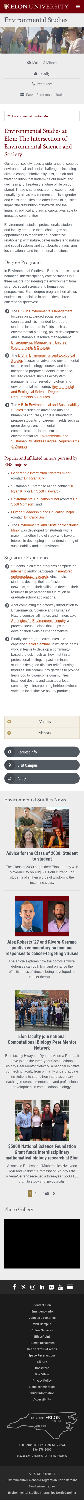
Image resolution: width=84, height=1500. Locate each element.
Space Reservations (42, 1355)
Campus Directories (42, 1318)
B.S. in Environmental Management (45, 311)
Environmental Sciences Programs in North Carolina (42, 1480)
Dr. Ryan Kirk (34, 478)
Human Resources (42, 1343)
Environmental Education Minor (35, 499)
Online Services (42, 1330)
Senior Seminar (38, 644)
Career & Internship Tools (45, 94)
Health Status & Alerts (42, 1349)
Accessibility (42, 1399)
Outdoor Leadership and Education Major (42, 512)
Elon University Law (42, 1486)
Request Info (27, 752)
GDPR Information (42, 1393)
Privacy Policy (42, 1380)
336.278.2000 (42, 1449)
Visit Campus (27, 765)
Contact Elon (42, 1305)
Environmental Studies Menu (31, 116)
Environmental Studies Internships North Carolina (42, 1492)
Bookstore (42, 1368)
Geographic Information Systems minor (40, 473)
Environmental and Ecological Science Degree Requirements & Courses (42, 392)
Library (42, 1362)
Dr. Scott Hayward (45, 491)
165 (46, 1193)
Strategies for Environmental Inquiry (38, 621)
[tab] (42, 721)
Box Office (42, 1374)
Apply (21, 778)
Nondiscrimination (42, 1387)
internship (18, 571)
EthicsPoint (42, 1336)
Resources (45, 83)
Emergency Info (42, 1311)
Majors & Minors (44, 62)
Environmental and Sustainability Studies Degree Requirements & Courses (45, 441)
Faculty (44, 73)
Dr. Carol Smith (35, 517)
